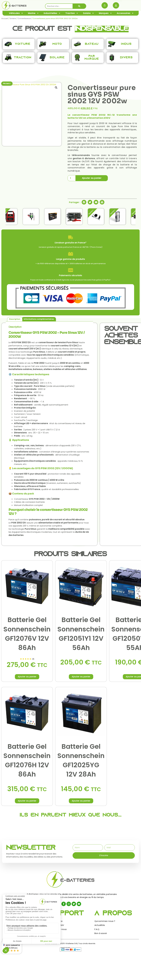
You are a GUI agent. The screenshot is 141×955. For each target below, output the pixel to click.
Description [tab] (14, 319)
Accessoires (123, 13)
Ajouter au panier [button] (27, 676)
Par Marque (92, 57)
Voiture (22, 44)
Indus (126, 44)
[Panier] (104, 5)
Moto (57, 44)
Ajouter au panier (91, 178)
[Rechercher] (79, 6)
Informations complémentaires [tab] (39, 319)
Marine (31, 13)
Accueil (4, 18)
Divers (126, 57)
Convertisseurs (24, 18)
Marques (104, 13)
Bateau (92, 44)
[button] (56, 87)
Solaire (87, 13)
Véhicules (14, 13)
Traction (70, 13)
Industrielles (50, 13)
